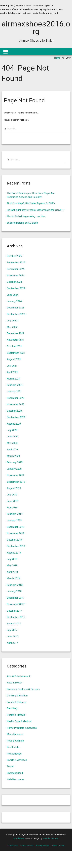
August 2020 (14, 423)
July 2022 (12, 320)
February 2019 (14, 513)
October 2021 (14, 346)
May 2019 (12, 507)
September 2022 (16, 314)
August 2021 (14, 359)
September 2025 (16, 262)
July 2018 (12, 559)
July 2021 (12, 365)
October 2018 (14, 539)
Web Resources (15, 779)
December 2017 (15, 597)
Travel (10, 766)
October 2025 (14, 256)
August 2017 (14, 623)
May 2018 (12, 565)
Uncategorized (15, 772)
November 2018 (15, 533)
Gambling (12, 708)
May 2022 (12, 327)
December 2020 (15, 397)
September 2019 (16, 481)
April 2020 (12, 449)
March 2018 (13, 578)
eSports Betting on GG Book (22, 222)
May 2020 (12, 443)
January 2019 (14, 520)
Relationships (14, 753)
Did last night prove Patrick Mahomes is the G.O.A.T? (35, 209)
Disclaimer (13, 845)
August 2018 (14, 552)
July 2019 (12, 494)
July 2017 (12, 630)
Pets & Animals (15, 740)
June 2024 (12, 294)
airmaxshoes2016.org (36, 27)
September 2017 (16, 617)
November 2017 (15, 604)
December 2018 (15, 526)
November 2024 (15, 275)
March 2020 (13, 456)
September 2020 (16, 417)
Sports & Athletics (17, 759)
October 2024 (14, 281)
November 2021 (15, 339)
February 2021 (14, 384)
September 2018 (16, 546)
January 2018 (14, 591)
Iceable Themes (50, 838)
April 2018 (12, 571)
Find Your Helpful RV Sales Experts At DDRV (31, 203)
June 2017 (12, 636)
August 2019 (14, 488)
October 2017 (14, 610)
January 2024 (14, 301)
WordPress (18, 838)
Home (57, 58)
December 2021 (15, 333)
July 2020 (12, 430)
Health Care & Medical (19, 721)
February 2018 (14, 584)
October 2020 (14, 410)
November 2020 (15, 404)
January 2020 (14, 468)
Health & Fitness (16, 714)
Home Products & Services (22, 727)
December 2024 (15, 269)
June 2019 (12, 501)
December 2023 (15, 307)
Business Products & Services (23, 689)
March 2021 (13, 378)
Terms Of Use (57, 845)
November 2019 (15, 475)
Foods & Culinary (16, 702)
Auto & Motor (14, 682)
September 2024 (16, 288)
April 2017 (12, 642)
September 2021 (16, 352)
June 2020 (12, 436)
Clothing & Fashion (17, 695)
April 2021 (12, 372)
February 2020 (14, 462)
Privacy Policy (42, 845)
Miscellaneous (15, 734)
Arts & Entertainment (18, 676)
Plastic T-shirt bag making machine (26, 216)
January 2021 (14, 391)
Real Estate (13, 747)
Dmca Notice (26, 845)
